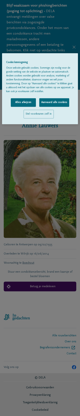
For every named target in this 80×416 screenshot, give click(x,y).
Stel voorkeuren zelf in (39, 114)
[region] (40, 88)
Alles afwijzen (23, 102)
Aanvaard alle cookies (54, 102)
